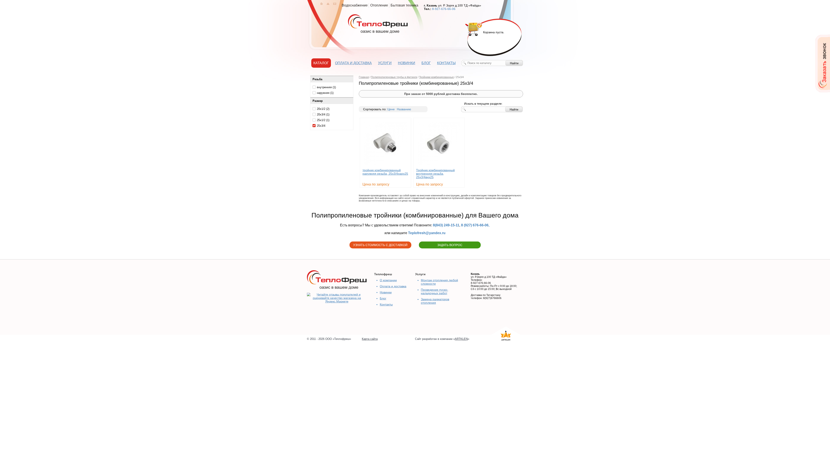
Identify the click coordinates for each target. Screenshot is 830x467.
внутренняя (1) (326, 87)
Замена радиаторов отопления (435, 300)
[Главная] (321, 4)
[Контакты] (334, 4)
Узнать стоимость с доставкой (380, 245)
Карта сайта (370, 339)
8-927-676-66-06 (443, 9)
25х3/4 (321, 125)
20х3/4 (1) (323, 114)
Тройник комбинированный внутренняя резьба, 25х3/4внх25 (435, 173)
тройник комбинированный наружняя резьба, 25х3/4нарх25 (385, 171)
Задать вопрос (449, 245)
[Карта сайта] (328, 4)
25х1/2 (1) (323, 120)
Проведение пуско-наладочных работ (434, 291)
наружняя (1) (325, 92)
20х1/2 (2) (323, 108)
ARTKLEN (461, 339)
